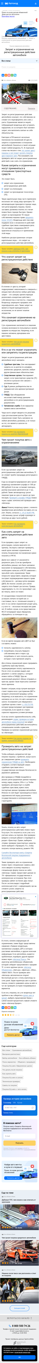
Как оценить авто (9, 1074)
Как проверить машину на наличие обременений (15, 433)
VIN (14, 1103)
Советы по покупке (9, 1085)
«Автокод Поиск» (19, 959)
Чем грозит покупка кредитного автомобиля (15, 343)
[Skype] (15, 75)
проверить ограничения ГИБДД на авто (15, 760)
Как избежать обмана (10, 80)
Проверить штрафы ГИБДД (20, 498)
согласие (20, 1148)
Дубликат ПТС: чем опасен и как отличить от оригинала (16, 250)
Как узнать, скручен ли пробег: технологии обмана (16, 739)
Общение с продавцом (26, 1062)
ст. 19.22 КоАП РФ (27, 512)
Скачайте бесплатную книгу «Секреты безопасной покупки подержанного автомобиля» (17, 855)
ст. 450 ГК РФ (27, 704)
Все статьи (6, 1050)
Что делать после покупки (12, 1070)
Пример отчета (8, 1113)
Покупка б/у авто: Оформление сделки (17, 1066)
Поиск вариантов (9, 1062)
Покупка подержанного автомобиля (19, 46)
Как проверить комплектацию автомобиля (13, 525)
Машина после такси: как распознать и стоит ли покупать (19, 1274)
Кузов (19, 1103)
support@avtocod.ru (22, 1331)
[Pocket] (9, 75)
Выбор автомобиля (9, 1058)
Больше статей (19, 1308)
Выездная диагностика (11, 1054)
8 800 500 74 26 (21, 1326)
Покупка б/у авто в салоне (12, 1077)
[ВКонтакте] (3, 75)
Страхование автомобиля (21, 1050)
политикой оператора (29, 1149)
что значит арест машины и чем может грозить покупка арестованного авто (18, 153)
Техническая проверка (11, 1081)
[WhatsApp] (12, 75)
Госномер (7, 1103)
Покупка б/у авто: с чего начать (14, 1089)
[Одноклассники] (6, 75)
